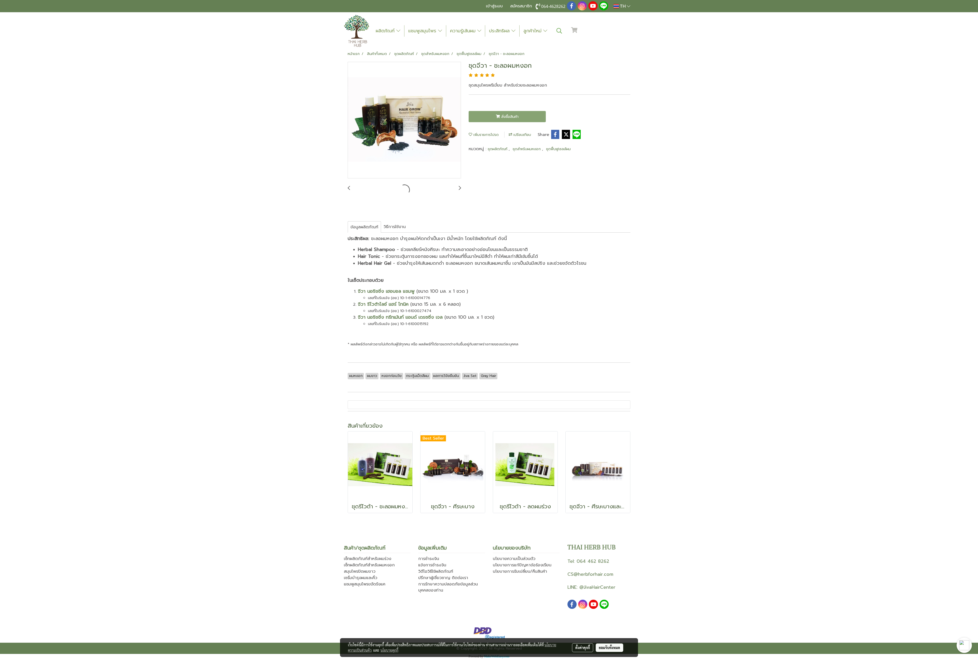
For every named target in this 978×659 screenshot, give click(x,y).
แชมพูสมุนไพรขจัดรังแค (364, 584)
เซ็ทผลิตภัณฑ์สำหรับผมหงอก (369, 565)
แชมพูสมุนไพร (423, 30)
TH (623, 6)
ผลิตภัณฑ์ (386, 30)
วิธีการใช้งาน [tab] (395, 227)
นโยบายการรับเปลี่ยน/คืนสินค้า (520, 571)
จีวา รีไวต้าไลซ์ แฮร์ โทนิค (383, 304)
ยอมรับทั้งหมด (609, 647)
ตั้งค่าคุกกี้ (582, 647)
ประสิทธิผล (500, 30)
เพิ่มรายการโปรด (485, 134)
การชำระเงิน (428, 559)
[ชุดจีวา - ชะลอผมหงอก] (404, 120)
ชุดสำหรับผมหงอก (527, 149)
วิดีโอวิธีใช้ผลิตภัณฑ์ (435, 571)
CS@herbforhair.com (590, 574)
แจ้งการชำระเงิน (432, 565)
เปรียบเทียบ (521, 134)
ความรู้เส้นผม (463, 30)
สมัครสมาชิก (521, 6)
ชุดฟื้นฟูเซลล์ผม (558, 149)
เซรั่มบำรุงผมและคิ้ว (360, 578)
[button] (559, 31)
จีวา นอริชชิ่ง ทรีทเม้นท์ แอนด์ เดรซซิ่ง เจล (400, 317)
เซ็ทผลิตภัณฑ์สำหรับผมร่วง (367, 559)
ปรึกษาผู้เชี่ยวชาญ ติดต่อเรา (443, 578)
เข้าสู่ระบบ (494, 6)
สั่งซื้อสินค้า (509, 116)
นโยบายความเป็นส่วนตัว (514, 559)
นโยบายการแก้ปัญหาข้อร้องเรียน (522, 565)
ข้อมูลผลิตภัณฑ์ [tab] (364, 227)
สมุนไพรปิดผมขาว (359, 571)
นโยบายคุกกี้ (389, 650)
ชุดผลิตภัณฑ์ (498, 149)
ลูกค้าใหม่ (533, 30)
